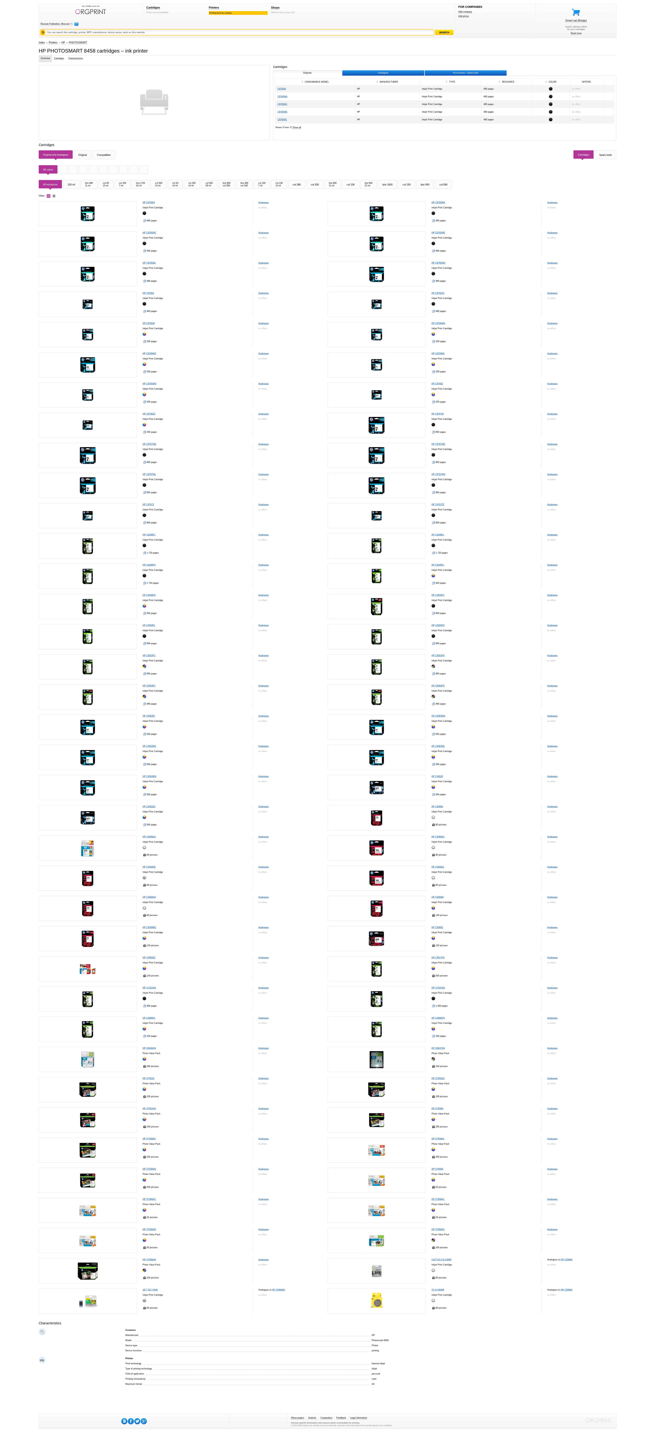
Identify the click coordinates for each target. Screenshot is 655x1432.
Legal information (358, 1417)
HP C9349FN (149, 595)
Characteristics (75, 58)
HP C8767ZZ (438, 504)
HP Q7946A (437, 1169)
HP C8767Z (148, 504)
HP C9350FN (438, 625)
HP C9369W (438, 897)
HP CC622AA (149, 987)
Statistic (312, 1417)
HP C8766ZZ (149, 414)
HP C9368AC (438, 836)
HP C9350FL (149, 625)
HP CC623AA (438, 987)
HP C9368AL (438, 867)
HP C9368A (437, 806)
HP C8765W (149, 202)
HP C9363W (149, 716)
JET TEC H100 (150, 1289)
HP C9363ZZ (149, 806)
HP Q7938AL (438, 1138)
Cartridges (153, 7)
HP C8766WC (149, 353)
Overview (45, 58)
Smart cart (576, 20)
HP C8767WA (149, 444)
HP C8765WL (149, 263)
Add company (465, 11)
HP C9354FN (438, 685)
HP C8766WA (438, 323)
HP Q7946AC (149, 1199)
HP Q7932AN (149, 1108)
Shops (275, 7)
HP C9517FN (438, 957)
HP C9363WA (438, 716)
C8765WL (282, 119)
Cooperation (326, 1417)
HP (63, 42)
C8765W (282, 89)
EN (76, 24)
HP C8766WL (438, 353)
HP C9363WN (149, 776)
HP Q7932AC (438, 1078)
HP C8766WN (149, 383)
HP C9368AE (149, 867)
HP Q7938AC (149, 1138)
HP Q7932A (148, 1078)
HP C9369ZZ (149, 957)
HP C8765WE (438, 232)
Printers (214, 7)
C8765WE (282, 112)
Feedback (341, 1417)
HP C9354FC (149, 685)
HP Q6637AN (438, 1048)
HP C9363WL (438, 746)
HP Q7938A (437, 1108)
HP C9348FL (438, 534)
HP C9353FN (438, 655)
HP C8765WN (438, 263)
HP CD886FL (149, 1018)
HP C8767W (438, 414)
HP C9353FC (149, 655)
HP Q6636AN (149, 1048)
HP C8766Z (437, 383)
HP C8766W (149, 323)
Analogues (263, 202)
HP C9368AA (149, 836)
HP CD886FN (438, 1018)
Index (42, 42)
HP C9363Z (437, 776)
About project (297, 1417)
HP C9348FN (149, 565)
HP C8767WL (149, 474)
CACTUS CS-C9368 (441, 1259)
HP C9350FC (438, 595)
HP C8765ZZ (438, 293)
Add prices (463, 16)
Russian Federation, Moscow (55, 24)
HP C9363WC (149, 746)
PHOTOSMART (78, 42)
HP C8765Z (148, 293)
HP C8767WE (438, 444)
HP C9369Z (437, 927)
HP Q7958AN (149, 1259)
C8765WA (282, 96)
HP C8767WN (438, 474)
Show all (297, 127)
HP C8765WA (438, 202)
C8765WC (282, 104)
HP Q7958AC (438, 1229)
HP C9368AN (149, 897)
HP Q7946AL (438, 1199)
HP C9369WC (149, 927)
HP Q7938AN (149, 1169)
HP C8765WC (149, 232)
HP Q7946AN (149, 1229)
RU (71, 24)
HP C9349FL (438, 565)
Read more (576, 33)
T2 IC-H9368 (438, 1289)
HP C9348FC (149, 534)
